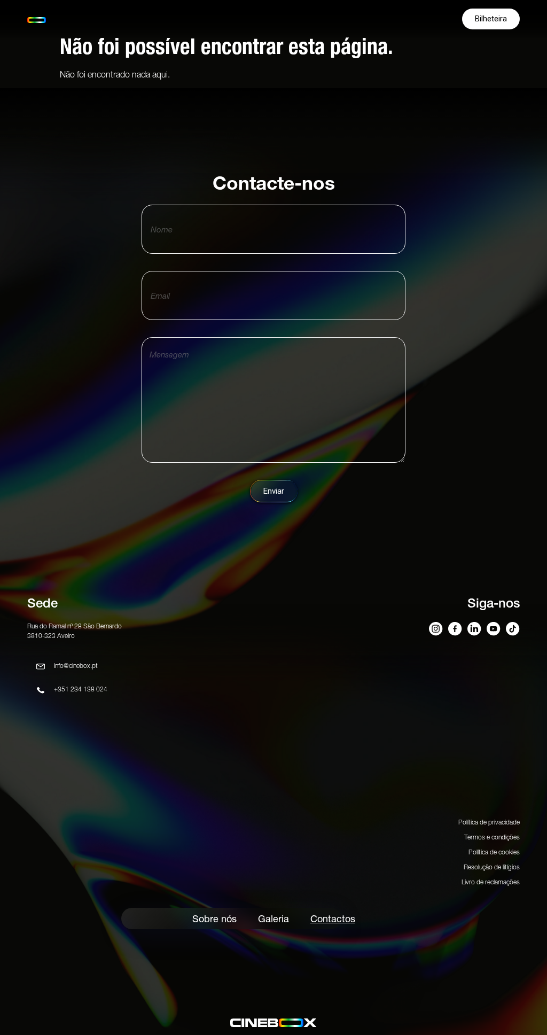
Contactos (332, 919)
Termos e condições (492, 837)
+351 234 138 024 (80, 689)
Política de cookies (494, 852)
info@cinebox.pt (76, 666)
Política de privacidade (489, 822)
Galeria (273, 919)
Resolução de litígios (492, 867)
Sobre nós (214, 919)
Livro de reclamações (491, 882)
